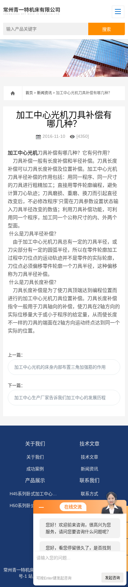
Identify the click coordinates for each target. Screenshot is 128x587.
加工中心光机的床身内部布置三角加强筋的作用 (60, 367)
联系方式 (89, 493)
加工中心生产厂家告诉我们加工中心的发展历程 (60, 397)
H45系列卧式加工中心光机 (35, 493)
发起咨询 (112, 578)
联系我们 (89, 480)
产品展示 (35, 480)
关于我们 (35, 443)
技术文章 (89, 443)
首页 (29, 93)
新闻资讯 (44, 93)
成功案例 (35, 468)
